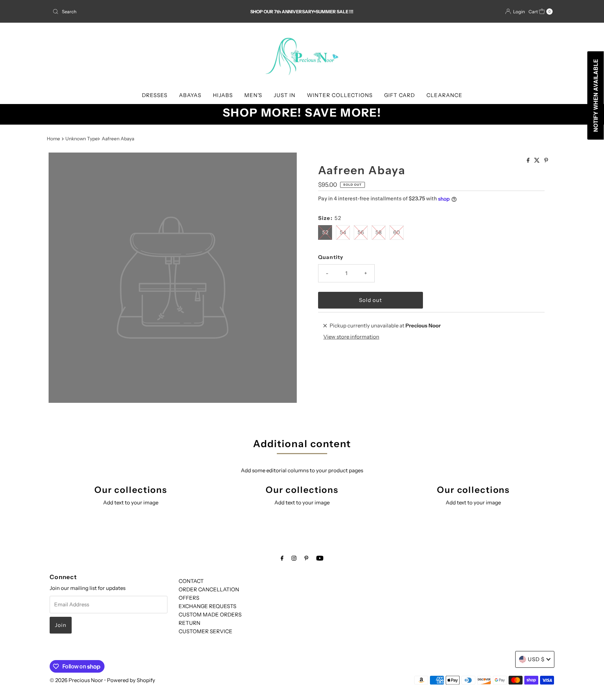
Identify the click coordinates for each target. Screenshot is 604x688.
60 (396, 232)
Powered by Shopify (131, 680)
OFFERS (189, 597)
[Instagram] (294, 558)
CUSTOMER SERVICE (205, 631)
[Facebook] (282, 558)
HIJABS (223, 95)
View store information (351, 336)
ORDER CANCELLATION (209, 589)
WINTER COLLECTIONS (340, 95)
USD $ (536, 659)
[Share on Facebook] (529, 160)
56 (361, 232)
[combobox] (132, 12)
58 (378, 232)
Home (53, 138)
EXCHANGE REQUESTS (207, 606)
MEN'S (253, 95)
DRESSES (154, 95)
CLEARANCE (444, 95)
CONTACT (191, 581)
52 (325, 232)
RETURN (189, 623)
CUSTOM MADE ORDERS (210, 614)
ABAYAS (190, 95)
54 (343, 232)
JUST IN (284, 95)
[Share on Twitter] (537, 160)
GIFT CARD (399, 95)
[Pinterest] (306, 558)
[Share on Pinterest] (546, 160)
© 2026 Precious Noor (76, 680)
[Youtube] (319, 558)
